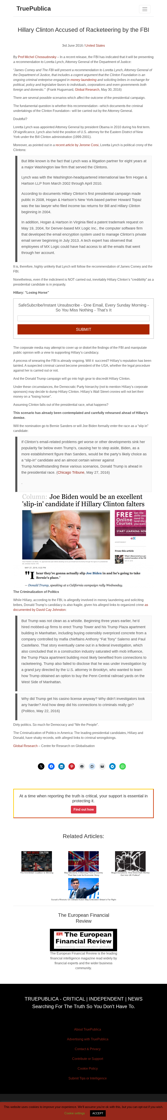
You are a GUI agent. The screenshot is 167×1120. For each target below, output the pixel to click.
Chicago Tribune (71, 472)
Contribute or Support (87, 1058)
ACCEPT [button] (97, 1113)
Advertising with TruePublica (87, 1039)
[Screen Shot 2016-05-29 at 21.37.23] (83, 529)
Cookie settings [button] (74, 1113)
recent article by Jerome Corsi (77, 145)
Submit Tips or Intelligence (87, 1078)
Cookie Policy (88, 1068)
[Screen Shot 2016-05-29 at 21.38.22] (83, 577)
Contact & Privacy (88, 1049)
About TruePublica (87, 1029)
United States (95, 45)
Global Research (86, 89)
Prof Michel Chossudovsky (37, 57)
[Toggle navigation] (145, 9)
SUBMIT (83, 329)
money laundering (83, 80)
